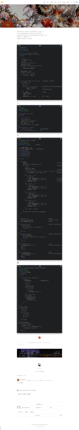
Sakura (38, 426)
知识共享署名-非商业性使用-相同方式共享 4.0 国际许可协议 (40, 342)
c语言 (19, 344)
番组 (68, 2)
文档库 (51, 2)
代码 (21, 344)
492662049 (22, 379)
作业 (23, 344)
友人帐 (59, 2)
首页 (44, 2)
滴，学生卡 (20, 412)
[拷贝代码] (60, 45)
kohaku (21, 25)
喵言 (56, 2)
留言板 (64, 2)
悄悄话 (26, 412)
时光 (48, 2)
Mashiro (43, 426)
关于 (71, 2)
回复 (61, 380)
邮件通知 (31, 412)
